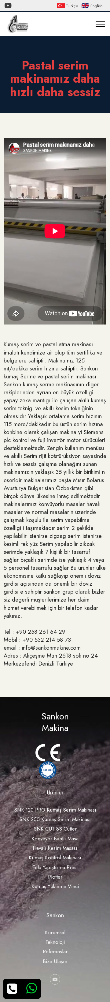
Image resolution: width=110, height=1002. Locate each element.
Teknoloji (55, 942)
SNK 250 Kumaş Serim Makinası (55, 819)
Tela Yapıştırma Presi (55, 867)
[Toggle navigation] (100, 24)
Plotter (55, 876)
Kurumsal (55, 932)
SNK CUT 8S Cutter (55, 828)
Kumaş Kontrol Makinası (55, 857)
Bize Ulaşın (55, 961)
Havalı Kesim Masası (55, 848)
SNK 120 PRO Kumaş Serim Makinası (55, 809)
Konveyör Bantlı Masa (55, 838)
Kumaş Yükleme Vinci (55, 886)
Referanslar (55, 951)
